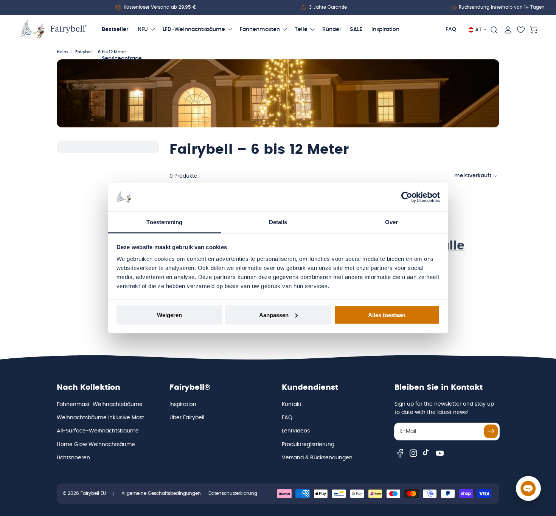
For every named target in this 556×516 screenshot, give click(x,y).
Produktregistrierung (308, 444)
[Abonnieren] (491, 431)
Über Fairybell (186, 417)
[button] (494, 30)
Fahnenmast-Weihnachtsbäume (100, 404)
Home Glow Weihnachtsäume (96, 444)
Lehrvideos (296, 431)
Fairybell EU (93, 493)
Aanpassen (274, 314)
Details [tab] (278, 222)
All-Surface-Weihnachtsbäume (98, 431)
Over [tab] (391, 222)
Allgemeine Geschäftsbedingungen (161, 493)
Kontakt (291, 404)
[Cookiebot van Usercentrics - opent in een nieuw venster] (407, 197)
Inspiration (182, 404)
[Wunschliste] (520, 30)
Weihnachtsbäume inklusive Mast (100, 417)
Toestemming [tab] (164, 222)
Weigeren (169, 314)
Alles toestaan (386, 314)
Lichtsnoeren (73, 457)
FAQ (287, 417)
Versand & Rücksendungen (317, 457)
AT (478, 30)
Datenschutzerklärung (232, 493)
